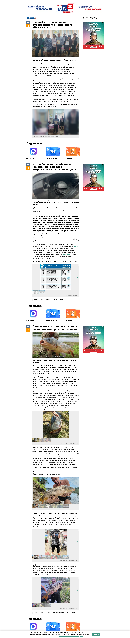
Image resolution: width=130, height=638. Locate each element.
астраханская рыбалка (58, 612)
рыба (42, 612)
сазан (73, 612)
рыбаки (48, 612)
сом (68, 612)
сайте (76, 246)
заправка (36, 299)
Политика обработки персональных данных (71, 636)
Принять (96, 634)
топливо (55, 299)
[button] (78, 276)
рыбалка (36, 612)
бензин (48, 299)
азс (42, 299)
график (61, 299)
